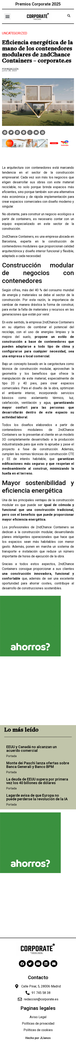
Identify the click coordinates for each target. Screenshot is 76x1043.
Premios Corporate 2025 (38, 4)
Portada (11, 756)
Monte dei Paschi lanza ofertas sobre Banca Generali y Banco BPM (37, 765)
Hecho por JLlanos (38, 1038)
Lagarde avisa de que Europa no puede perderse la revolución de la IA (37, 797)
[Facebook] (22, 963)
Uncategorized (14, 33)
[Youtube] (38, 963)
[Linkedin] (46, 963)
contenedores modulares (19, 246)
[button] (7, 16)
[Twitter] (30, 963)
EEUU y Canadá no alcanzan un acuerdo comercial (31, 749)
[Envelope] (53, 963)
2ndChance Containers (18, 236)
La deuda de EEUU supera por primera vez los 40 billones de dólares (37, 781)
